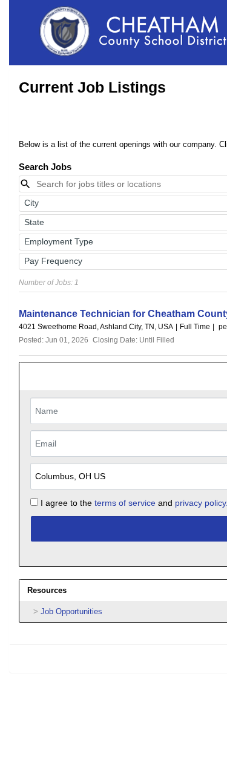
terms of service (125, 503)
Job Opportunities (71, 611)
